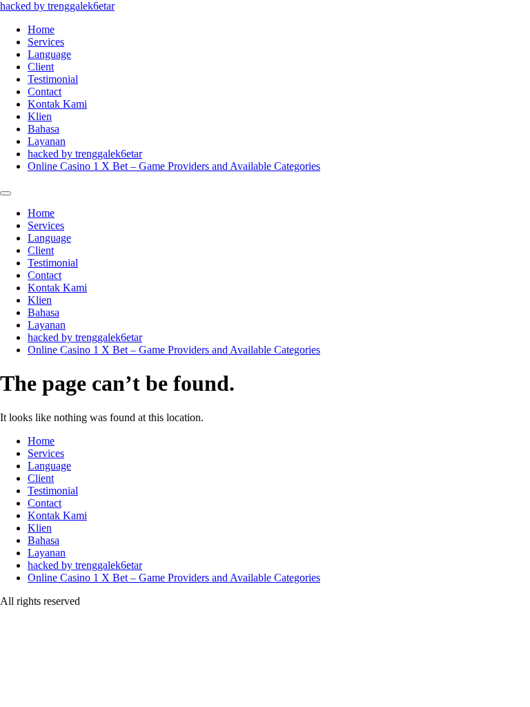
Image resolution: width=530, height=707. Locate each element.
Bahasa (43, 129)
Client (41, 66)
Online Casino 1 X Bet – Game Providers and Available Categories (174, 166)
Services (46, 42)
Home (41, 29)
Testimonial (53, 79)
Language (49, 54)
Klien (40, 116)
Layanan (47, 141)
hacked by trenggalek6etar (57, 6)
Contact (44, 91)
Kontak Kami (57, 104)
